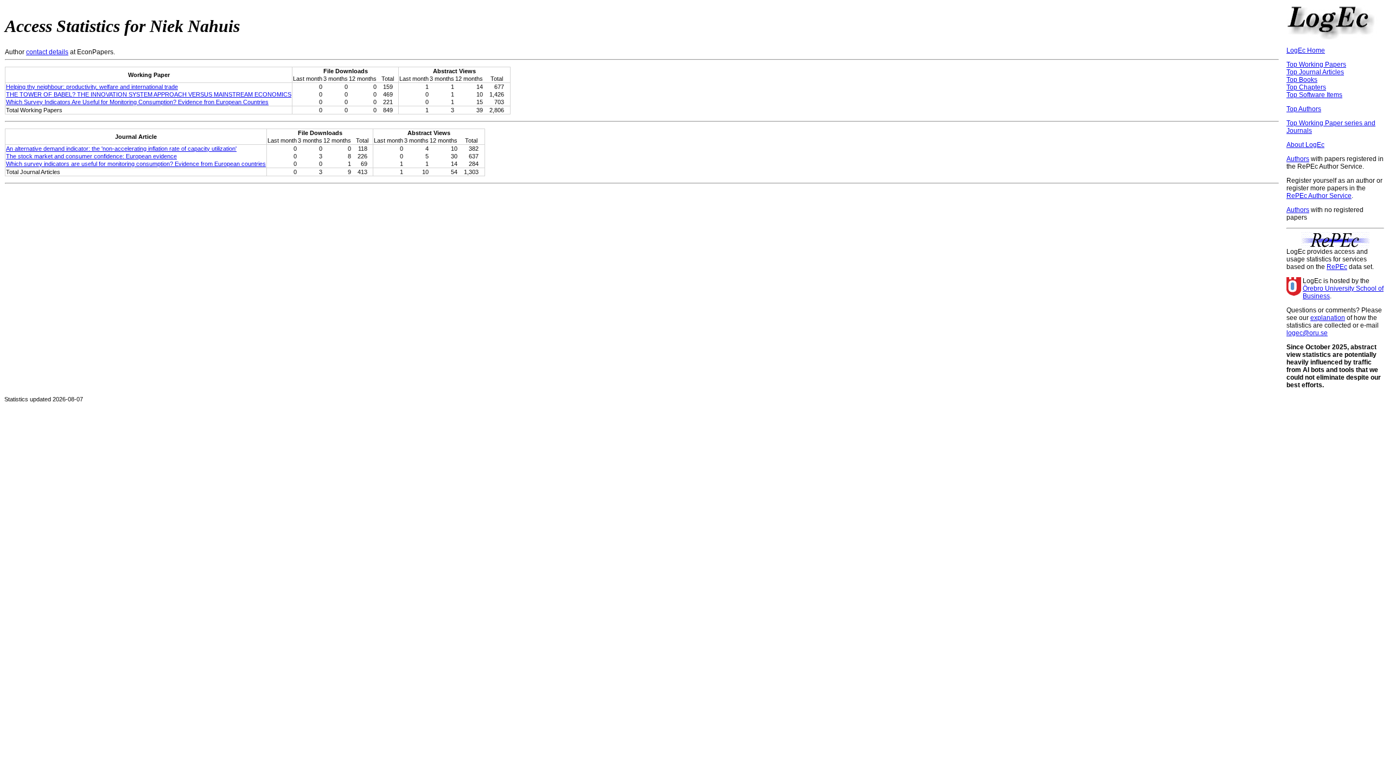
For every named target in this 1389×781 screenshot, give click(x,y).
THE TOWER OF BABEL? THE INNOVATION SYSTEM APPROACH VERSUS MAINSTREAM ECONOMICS (148, 94)
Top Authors (1303, 109)
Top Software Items (1314, 95)
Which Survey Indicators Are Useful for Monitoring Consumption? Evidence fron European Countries (137, 102)
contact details (47, 52)
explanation (1327, 318)
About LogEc (1305, 145)
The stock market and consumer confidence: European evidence (91, 156)
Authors (1297, 159)
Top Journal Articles (1315, 72)
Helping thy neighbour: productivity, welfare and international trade (92, 87)
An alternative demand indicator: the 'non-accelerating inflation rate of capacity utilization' (121, 148)
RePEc (1337, 267)
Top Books (1301, 80)
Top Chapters (1306, 87)
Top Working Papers (1316, 64)
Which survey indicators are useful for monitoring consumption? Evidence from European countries (136, 164)
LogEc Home (1305, 50)
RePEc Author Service (1319, 196)
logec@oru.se (1307, 333)
